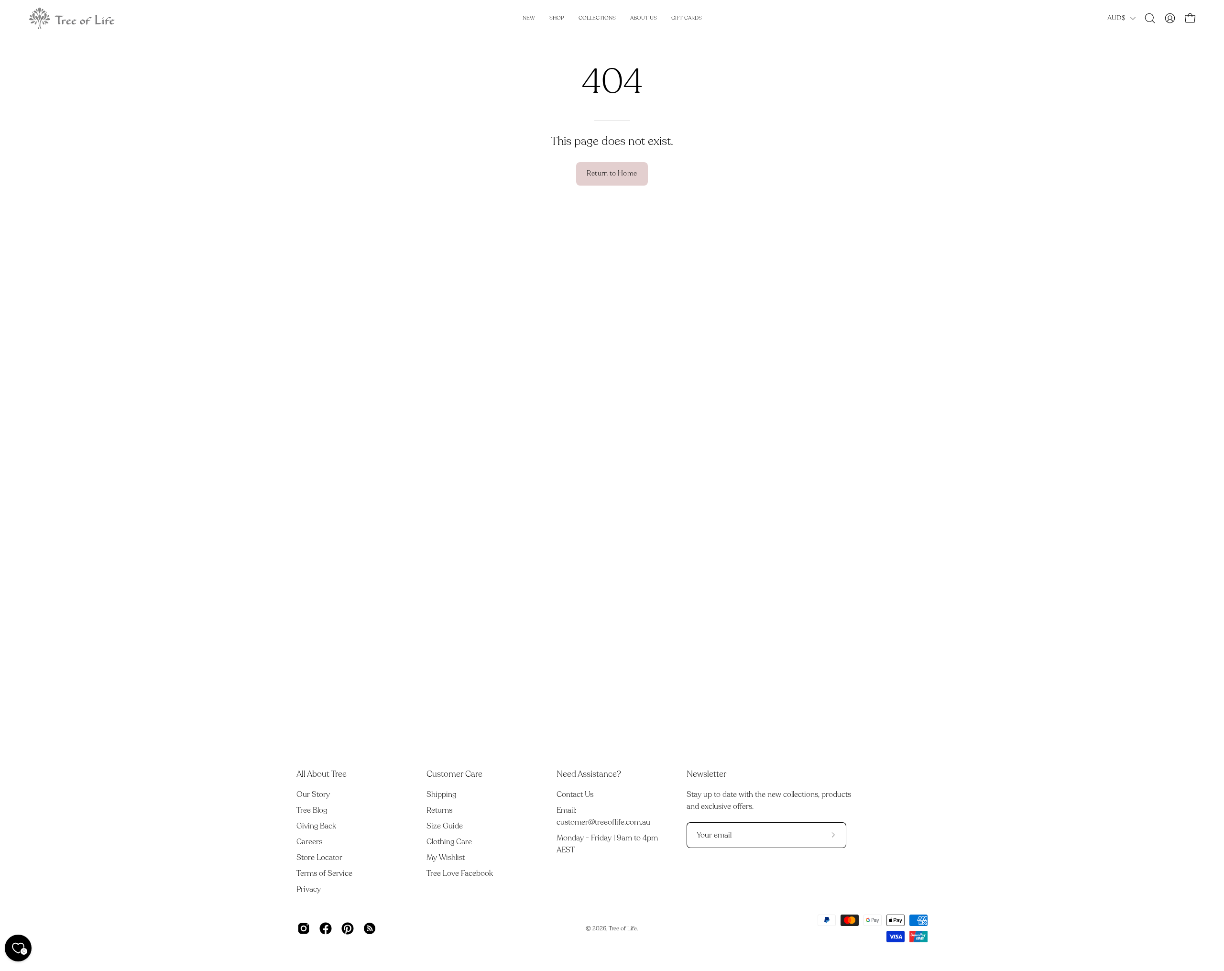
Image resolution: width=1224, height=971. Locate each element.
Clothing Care (449, 842)
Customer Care (454, 774)
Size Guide (444, 826)
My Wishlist (445, 857)
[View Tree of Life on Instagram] (303, 928)
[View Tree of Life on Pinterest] (347, 928)
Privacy (308, 889)
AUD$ (1116, 17)
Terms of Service (324, 873)
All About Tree (321, 774)
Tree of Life (623, 928)
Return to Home (612, 173)
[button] (1150, 18)
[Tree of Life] (72, 18)
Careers (309, 842)
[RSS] (369, 928)
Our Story (313, 794)
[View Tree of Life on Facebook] (325, 928)
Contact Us (575, 794)
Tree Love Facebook (459, 873)
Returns (439, 810)
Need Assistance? (589, 774)
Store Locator (319, 857)
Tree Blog (311, 810)
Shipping (441, 794)
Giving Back (316, 826)
